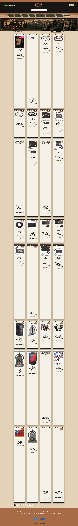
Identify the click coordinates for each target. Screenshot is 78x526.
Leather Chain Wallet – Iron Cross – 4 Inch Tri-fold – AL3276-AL (45, 129)
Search (46, 9)
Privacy (63, 11)
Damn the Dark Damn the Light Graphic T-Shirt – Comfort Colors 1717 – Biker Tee (19, 52)
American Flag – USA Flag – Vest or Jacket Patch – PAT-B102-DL (19, 442)
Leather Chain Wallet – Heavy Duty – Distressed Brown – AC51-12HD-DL (45, 417)
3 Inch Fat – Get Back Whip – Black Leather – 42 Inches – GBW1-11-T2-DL (32, 121)
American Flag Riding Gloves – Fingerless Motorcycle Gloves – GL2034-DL (58, 366)
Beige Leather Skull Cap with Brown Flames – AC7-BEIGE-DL (58, 493)
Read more (58, 132)
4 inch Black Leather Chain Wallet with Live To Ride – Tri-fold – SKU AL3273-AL (45, 207)
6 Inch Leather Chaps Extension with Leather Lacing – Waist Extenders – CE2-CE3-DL (46, 261)
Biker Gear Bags (57, 510)
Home (1, 11)
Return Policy (18, 11)
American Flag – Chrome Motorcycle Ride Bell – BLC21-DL (32, 340)
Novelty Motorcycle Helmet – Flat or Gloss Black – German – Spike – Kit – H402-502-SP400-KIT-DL (19, 207)
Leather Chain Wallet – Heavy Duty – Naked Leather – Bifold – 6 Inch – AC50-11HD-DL (32, 234)
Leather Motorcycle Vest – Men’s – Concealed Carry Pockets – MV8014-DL (19, 340)
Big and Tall (46, 510)
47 (25, 505)
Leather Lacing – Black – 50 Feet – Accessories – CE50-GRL (19, 233)
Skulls (22, 515)
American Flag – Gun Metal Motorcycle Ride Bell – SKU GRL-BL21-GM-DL (19, 371)
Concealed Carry (48, 511)
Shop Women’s (35, 510)
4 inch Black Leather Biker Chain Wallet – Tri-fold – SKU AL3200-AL (32, 159)
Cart (35, 11)
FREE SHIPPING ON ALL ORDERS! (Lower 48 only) (39, 0)
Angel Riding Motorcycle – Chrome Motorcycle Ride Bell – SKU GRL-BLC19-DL (45, 494)
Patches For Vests (56, 513)
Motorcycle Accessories (24, 513)
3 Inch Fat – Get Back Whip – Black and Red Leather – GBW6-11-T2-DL (58, 46)
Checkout (43, 11)
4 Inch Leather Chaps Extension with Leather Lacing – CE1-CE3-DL (58, 155)
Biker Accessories (34, 511)
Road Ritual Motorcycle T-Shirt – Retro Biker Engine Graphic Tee (32, 100)
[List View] (63, 31)
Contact (71, 11)
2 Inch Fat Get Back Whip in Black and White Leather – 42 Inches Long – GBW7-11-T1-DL (45, 46)
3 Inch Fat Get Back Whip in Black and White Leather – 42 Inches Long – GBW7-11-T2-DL (19, 122)
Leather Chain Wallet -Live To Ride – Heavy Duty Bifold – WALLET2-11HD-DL (19, 260)
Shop (9, 11)
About (28, 11)
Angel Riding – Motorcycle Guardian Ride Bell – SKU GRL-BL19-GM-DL (32, 447)
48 (27, 505)
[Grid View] (62, 31)
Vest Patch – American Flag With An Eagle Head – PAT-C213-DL (45, 336)
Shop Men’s (25, 510)
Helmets (59, 511)
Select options (19, 60)
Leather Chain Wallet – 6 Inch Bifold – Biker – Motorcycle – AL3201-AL (45, 232)
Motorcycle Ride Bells (40, 513)
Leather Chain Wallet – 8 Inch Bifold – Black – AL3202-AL (32, 311)
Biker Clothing (21, 511)
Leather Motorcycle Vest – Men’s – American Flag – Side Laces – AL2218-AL (32, 369)
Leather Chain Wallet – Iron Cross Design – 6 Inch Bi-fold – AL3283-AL (59, 232)
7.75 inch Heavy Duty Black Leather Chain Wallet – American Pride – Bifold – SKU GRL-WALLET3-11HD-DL (58, 261)
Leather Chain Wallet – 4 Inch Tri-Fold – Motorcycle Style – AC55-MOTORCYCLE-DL (58, 125)
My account (53, 11)
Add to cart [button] (19, 239)
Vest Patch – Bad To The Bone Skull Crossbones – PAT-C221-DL (58, 336)
